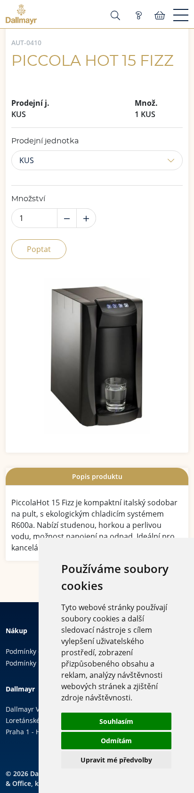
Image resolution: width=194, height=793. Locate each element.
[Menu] (180, 15)
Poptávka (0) (138, 16)
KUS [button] (26, 160)
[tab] (97, 476)
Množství (28, 199)
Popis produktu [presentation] (97, 476)
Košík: (160, 15)
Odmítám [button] (116, 740)
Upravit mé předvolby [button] (116, 759)
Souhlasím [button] (116, 721)
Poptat (39, 249)
